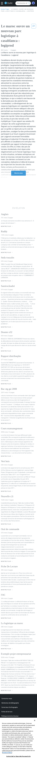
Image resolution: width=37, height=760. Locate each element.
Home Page (5, 9)
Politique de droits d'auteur (10, 716)
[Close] (34, 720)
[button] (2, 3)
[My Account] (33, 3)
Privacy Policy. (7, 752)
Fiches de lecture (6, 711)
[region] (18, 739)
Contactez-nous (6, 698)
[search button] (29, 3)
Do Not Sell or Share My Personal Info (18, 756)
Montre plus (18, 173)
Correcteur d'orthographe (9, 707)
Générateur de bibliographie (10, 703)
